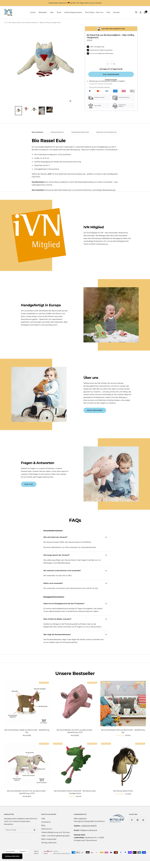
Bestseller (43, 12)
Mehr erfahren (95, 410)
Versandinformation (80, 132)
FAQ (108, 12)
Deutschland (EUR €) (10, 852)
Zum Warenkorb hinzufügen (111, 75)
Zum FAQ (28, 484)
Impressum (46, 822)
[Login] (140, 12)
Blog (43, 825)
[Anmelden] (34, 830)
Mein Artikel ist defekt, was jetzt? (57, 619)
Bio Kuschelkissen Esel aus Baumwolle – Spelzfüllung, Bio (123, 731)
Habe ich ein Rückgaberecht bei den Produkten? (63, 604)
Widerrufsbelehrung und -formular (55, 832)
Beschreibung (37, 132)
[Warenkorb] (145, 12)
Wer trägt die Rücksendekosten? (57, 634)
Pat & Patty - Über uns (94, 12)
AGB (43, 819)
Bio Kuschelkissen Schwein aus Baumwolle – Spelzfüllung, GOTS (75, 731)
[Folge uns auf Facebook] (132, 820)
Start (6, 22)
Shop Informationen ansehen (99, 87)
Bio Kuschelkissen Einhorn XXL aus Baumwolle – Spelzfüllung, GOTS (27, 792)
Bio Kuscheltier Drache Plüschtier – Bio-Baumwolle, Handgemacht (75, 792)
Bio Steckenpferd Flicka (123, 791)
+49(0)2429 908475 (89, 826)
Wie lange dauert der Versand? (56, 555)
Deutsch (23, 851)
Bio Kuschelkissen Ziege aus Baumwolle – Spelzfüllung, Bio (26, 731)
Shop (59, 12)
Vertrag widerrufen (49, 843)
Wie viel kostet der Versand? (55, 537)
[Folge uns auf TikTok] (143, 820)
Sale (51, 12)
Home (33, 12)
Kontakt (116, 12)
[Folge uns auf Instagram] (137, 820)
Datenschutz (46, 829)
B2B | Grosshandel (48, 839)
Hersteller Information (106, 132)
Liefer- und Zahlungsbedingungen (55, 836)
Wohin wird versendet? (53, 583)
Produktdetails (57, 132)
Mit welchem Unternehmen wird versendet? (62, 571)
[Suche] (136, 12)
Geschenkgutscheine (73, 12)
